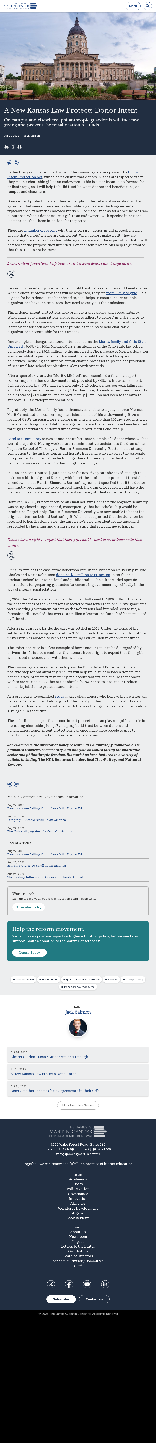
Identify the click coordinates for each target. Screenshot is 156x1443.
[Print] (16, 162)
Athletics (78, 1203)
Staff (78, 1266)
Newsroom (78, 1237)
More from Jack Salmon (78, 1105)
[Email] (9, 162)
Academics (78, 1179)
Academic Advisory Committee (78, 1261)
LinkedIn (105, 1284)
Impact (78, 1242)
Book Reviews (78, 1218)
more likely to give (121, 293)
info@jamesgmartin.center (78, 1154)
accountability (25, 979)
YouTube (87, 1284)
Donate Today (29, 953)
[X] (13, 146)
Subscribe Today (28, 907)
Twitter (50, 1284)
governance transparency (83, 979)
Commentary (31, 797)
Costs (78, 1184)
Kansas (112, 979)
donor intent (50, 979)
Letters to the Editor (78, 1246)
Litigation (78, 1213)
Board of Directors (78, 1256)
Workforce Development (78, 1208)
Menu (133, 6)
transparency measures (79, 986)
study (60, 696)
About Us (78, 1232)
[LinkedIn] (6, 146)
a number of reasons (40, 230)
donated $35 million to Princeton (83, 575)
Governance (54, 797)
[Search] (148, 6)
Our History (78, 1251)
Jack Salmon (32, 135)
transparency (134, 979)
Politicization (78, 1189)
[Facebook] (19, 146)
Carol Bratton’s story (24, 439)
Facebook (68, 1284)
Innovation (74, 797)
